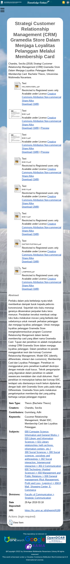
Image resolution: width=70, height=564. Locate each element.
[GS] (35, 539)
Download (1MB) (30, 104)
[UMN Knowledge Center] (35, 2)
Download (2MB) (30, 206)
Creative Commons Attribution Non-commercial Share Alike (41, 97)
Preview (45, 128)
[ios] (14, 539)
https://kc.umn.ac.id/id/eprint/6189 (42, 510)
